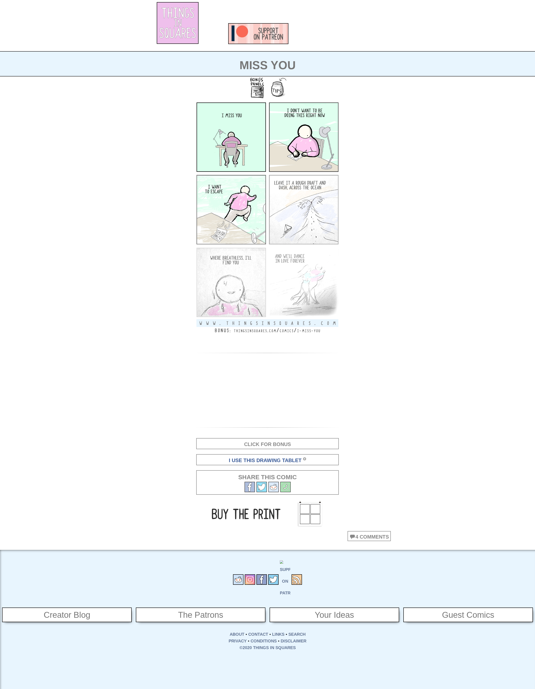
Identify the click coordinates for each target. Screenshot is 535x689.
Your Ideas (334, 614)
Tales (323, 33)
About (237, 634)
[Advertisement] (304, 11)
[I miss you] (261, 486)
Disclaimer (293, 641)
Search (297, 634)
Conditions (264, 641)
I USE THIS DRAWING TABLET (265, 460)
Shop (369, 33)
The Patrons (200, 614)
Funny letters (346, 33)
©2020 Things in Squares (267, 647)
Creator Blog (67, 614)
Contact (258, 634)
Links (278, 634)
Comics (300, 33)
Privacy (238, 641)
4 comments (372, 537)
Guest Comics (468, 614)
